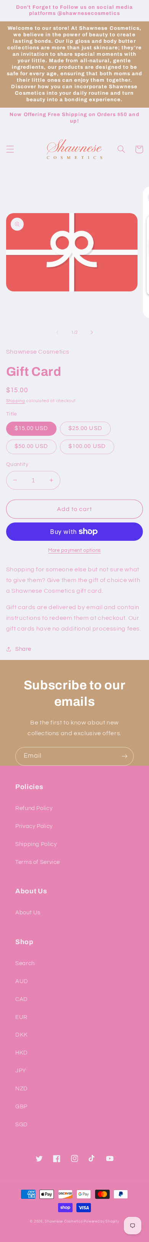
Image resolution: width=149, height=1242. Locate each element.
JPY (20, 1071)
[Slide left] (57, 332)
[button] (10, 149)
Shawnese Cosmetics (64, 1221)
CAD (21, 999)
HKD (21, 1053)
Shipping (15, 401)
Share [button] (23, 649)
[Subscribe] (124, 756)
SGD (21, 1124)
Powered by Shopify (101, 1221)
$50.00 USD (32, 446)
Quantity (17, 464)
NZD (21, 1089)
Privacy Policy (34, 826)
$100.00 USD (87, 446)
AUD (21, 981)
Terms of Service (37, 862)
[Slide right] (91, 332)
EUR (21, 1017)
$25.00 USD (85, 428)
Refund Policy (33, 808)
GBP (21, 1106)
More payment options (74, 550)
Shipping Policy (36, 844)
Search (25, 963)
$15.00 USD (32, 428)
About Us (27, 912)
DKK (21, 1035)
